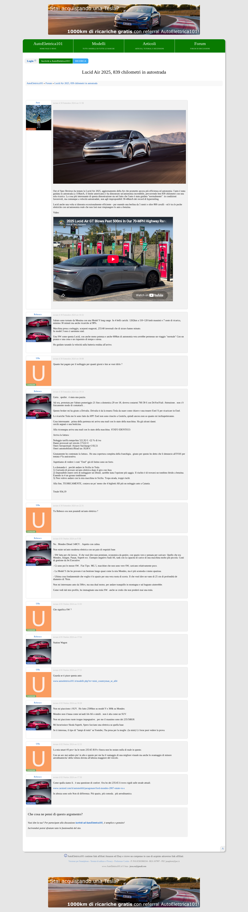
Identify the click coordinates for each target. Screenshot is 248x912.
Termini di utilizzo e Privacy (101, 861)
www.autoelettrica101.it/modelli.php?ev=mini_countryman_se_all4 (85, 681)
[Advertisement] (205, 159)
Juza (38, 102)
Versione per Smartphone (78, 861)
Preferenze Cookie (121, 861)
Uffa (38, 358)
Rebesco (38, 314)
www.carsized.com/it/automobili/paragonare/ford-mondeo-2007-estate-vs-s (89, 788)
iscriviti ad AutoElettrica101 (89, 823)
